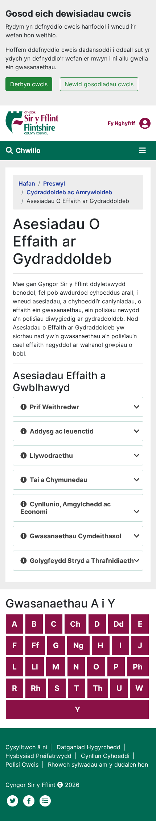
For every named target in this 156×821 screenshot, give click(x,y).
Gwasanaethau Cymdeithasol (76, 536)
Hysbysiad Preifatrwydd (38, 755)
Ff (35, 645)
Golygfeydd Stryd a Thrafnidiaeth (82, 560)
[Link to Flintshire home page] (32, 122)
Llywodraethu (51, 455)
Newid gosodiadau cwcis (99, 84)
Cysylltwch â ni (26, 747)
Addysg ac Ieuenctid (62, 431)
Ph (138, 666)
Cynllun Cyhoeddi (105, 755)
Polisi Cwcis (21, 764)
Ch (75, 624)
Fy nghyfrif (121, 123)
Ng (78, 645)
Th (98, 688)
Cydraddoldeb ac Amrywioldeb (69, 192)
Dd (119, 624)
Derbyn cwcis (29, 84)
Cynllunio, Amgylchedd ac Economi (65, 507)
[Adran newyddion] (45, 800)
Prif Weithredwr (54, 407)
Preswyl (54, 183)
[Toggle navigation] (142, 150)
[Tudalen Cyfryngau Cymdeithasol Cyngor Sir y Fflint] (30, 800)
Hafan (27, 183)
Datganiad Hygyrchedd (88, 747)
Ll (35, 666)
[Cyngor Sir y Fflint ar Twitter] (13, 800)
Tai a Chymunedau (58, 480)
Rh (36, 688)
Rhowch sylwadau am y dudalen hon (98, 764)
